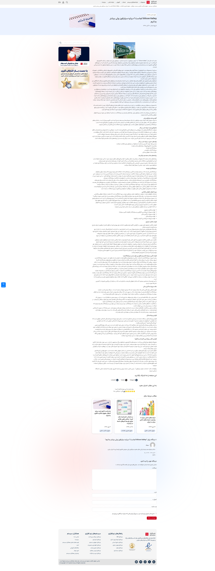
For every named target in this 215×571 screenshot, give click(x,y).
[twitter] (149, 562)
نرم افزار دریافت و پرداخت (94, 537)
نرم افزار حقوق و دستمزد (95, 542)
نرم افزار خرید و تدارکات (95, 553)
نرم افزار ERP (120, 537)
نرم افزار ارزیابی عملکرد (95, 551)
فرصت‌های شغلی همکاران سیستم (71, 542)
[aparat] (136, 562)
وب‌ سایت (154, 507)
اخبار (78, 545)
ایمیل (155, 499)
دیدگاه (154, 468)
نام (155, 492)
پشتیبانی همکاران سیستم (72, 553)
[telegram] (140, 562)
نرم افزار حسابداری (118, 551)
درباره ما (77, 540)
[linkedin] (153, 562)
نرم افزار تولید (119, 548)
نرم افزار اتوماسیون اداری (117, 540)
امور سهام (76, 551)
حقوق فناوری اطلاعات (151, 15)
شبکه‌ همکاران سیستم (132, 2)
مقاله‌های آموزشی (74, 548)
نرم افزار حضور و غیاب (95, 548)
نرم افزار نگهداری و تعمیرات (94, 545)
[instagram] (145, 562)
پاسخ (154, 455)
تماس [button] (3, 286)
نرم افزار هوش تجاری (118, 545)
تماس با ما (76, 537)
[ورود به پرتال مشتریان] (63, 2)
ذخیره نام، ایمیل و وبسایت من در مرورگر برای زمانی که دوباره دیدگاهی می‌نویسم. (133, 514)
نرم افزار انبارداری (97, 540)
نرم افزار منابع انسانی (117, 542)
